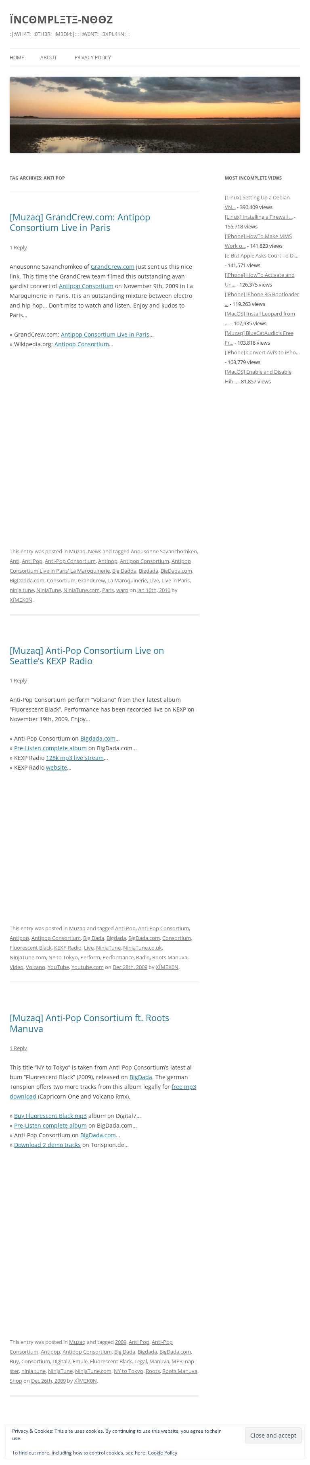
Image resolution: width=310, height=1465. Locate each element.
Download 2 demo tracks (47, 1145)
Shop (16, 1380)
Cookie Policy (162, 1452)
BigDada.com (176, 570)
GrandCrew (91, 580)
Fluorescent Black (31, 947)
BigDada (141, 1077)
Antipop (107, 561)
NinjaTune (48, 590)
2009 (120, 1342)
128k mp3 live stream (75, 758)
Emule (80, 1361)
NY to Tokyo (63, 957)
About (48, 57)
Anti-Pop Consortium (70, 561)
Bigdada (148, 570)
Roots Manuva (169, 957)
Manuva (159, 1361)
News (94, 551)
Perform (90, 957)
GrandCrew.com (112, 266)
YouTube (58, 967)
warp (122, 590)
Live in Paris (175, 580)
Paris (108, 590)
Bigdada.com (97, 738)
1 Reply (18, 247)
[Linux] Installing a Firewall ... (259, 216)
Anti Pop (32, 561)
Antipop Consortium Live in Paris (105, 334)
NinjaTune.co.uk (142, 947)
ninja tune (22, 590)
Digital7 (61, 1361)
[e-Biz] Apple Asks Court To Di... (261, 255)
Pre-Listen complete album (50, 748)
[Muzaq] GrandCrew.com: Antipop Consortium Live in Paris (80, 222)
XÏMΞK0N (21, 599)
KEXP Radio (68, 947)
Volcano (35, 967)
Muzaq (77, 551)
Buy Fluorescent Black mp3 (50, 1116)
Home (17, 57)
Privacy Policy (93, 57)
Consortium (61, 580)
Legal (140, 1361)
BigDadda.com (27, 580)
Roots (153, 1371)
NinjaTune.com (81, 590)
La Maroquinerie (127, 580)
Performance (118, 957)
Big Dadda (124, 570)
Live (154, 580)
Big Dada (93, 938)
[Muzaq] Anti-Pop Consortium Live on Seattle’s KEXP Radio (87, 655)
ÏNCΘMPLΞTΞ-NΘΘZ (61, 19)
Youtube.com (87, 967)
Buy (14, 1361)
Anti (14, 561)
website (56, 767)
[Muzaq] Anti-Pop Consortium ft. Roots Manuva (89, 1022)
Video (16, 967)
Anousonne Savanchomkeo (164, 551)
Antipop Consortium (86, 286)
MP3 (177, 1361)
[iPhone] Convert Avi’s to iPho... (262, 352)
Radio (143, 957)
